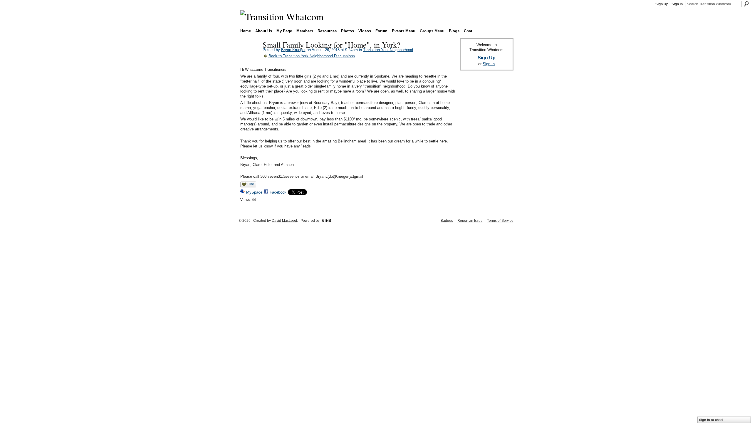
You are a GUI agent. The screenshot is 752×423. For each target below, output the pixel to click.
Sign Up (661, 4)
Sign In (677, 4)
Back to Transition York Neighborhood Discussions (311, 56)
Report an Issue (470, 221)
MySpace (254, 192)
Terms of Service (500, 221)
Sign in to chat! (711, 420)
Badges (447, 221)
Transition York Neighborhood (388, 50)
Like (250, 184)
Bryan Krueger (293, 50)
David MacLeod (284, 221)
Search (746, 3)
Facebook (278, 192)
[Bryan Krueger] (249, 57)
